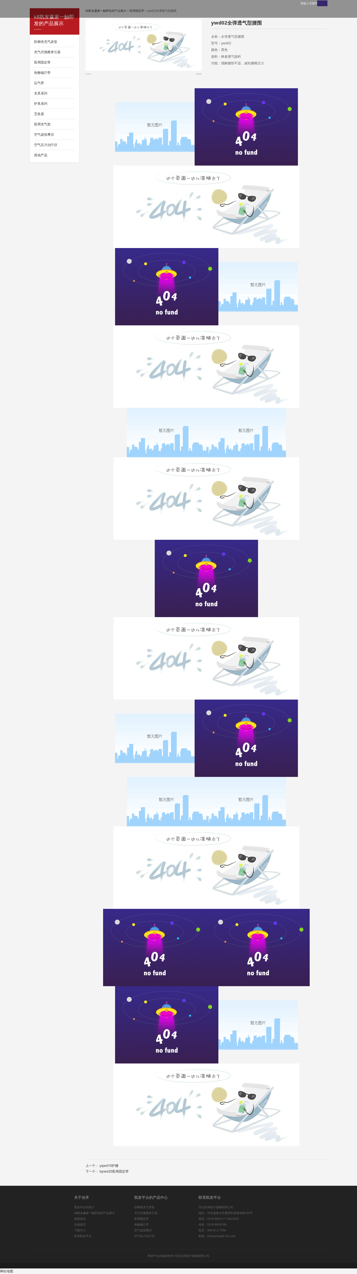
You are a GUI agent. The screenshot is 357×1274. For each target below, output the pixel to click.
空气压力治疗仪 (45, 144)
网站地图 (6, 1271)
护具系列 (40, 103)
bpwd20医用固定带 (114, 1171)
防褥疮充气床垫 (45, 41)
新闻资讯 (80, 1219)
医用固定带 (42, 62)
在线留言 (80, 1224)
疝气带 (39, 83)
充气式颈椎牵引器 (47, 52)
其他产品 (40, 155)
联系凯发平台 (83, 1236)
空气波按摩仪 (44, 134)
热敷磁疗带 (42, 72)
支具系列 (40, 93)
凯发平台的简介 (84, 1207)
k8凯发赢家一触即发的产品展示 (94, 1213)
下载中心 (80, 1230)
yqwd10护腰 (109, 1165)
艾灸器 (39, 114)
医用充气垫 (42, 124)
